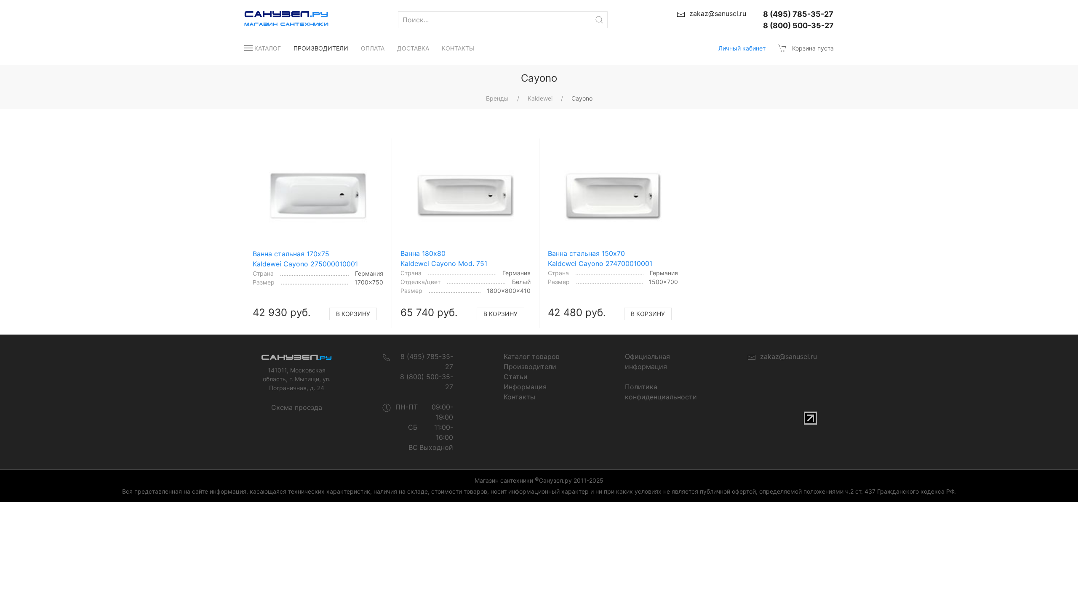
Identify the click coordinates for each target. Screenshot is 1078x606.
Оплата (372, 48)
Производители (321, 48)
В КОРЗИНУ (353, 313)
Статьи (516, 376)
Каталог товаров (532, 356)
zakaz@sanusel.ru (786, 356)
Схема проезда (296, 407)
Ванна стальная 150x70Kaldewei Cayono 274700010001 (600, 258)
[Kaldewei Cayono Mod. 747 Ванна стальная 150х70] (613, 196)
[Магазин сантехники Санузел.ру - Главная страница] (277, 19)
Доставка (413, 48)
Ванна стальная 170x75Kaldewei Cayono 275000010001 (305, 259)
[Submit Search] (599, 19)
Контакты (458, 48)
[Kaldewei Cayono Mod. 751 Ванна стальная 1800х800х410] (466, 196)
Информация (525, 387)
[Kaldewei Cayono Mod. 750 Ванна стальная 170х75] (318, 196)
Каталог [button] (267, 48)
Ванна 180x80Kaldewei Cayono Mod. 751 (443, 258)
